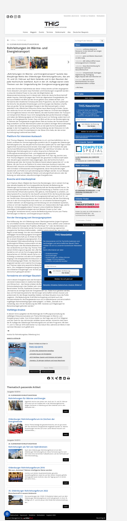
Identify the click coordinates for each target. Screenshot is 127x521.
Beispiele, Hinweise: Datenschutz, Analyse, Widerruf (62, 285)
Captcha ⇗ (74, 275)
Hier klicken (65, 273)
